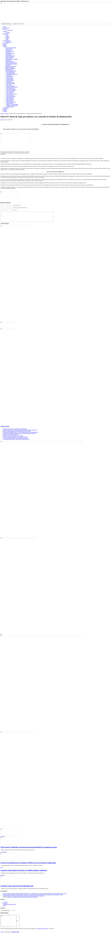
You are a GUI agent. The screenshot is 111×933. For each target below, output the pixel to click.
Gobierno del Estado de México (9, 904)
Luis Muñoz (8, 65)
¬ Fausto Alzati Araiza (10, 85)
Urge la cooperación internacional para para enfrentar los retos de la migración (28, 895)
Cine (7, 34)
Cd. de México (6, 28)
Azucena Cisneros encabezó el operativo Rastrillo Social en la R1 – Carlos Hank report (20, 893)
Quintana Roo (6, 107)
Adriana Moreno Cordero (11, 47)
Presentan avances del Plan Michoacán (11, 434)
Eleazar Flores (8, 54)
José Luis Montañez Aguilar (11, 63)
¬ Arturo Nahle (9, 75)
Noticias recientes (5, 426)
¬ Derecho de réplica (10, 82)
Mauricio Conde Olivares (11, 66)
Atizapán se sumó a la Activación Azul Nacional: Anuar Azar (15, 436)
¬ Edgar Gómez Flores (10, 83)
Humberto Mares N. (10, 61)
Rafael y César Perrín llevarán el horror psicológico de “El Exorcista (17, 431)
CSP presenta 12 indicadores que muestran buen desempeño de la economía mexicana (29, 847)
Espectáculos (5, 33)
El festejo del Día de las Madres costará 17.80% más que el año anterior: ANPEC (46, 894)
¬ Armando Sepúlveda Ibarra (11, 74)
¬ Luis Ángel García (10, 97)
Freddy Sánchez (9, 58)
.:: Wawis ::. (5, 902)
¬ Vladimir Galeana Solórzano (12, 105)
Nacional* (3, 836)
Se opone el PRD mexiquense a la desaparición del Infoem (15, 438)
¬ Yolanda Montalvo (10, 106)
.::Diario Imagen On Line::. (42, 928)
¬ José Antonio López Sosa (11, 93)
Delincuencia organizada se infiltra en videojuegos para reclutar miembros (22, 897)
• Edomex (5, 111)
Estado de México (6, 40)
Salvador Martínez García (11, 70)
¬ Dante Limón (9, 81)
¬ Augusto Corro (9, 77)
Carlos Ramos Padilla (10, 53)
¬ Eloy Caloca (8, 84)
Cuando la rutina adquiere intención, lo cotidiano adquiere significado (24, 870)
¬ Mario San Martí (9, 98)
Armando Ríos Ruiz (10, 51)
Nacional (5, 45)
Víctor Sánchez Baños (10, 71)
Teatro (7, 39)
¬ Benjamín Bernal (9, 78)
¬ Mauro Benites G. (10, 100)
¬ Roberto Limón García (11, 102)
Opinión (7, 38)
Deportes (5, 31)
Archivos (2, 910)
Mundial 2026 (6, 43)
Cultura (4, 29)
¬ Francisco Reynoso (10, 88)
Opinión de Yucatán (7, 895)
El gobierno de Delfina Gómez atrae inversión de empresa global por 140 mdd (19, 433)
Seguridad (5, 109)
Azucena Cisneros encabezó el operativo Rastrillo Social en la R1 (53, 893)
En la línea (5, 903)
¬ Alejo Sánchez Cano (10, 73)
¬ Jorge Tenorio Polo (10, 91)
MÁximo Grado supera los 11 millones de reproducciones (14, 428)
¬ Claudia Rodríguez (10, 80)
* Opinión (8, 32)
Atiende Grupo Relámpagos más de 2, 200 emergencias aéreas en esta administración (20, 432)
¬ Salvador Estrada (9, 103)
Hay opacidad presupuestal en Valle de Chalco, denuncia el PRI (16, 439)
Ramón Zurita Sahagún (10, 68)
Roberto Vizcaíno (9, 69)
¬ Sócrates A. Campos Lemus (12, 104)
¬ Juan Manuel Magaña (10, 96)
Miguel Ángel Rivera (10, 67)
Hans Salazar (8, 60)
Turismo (4, 110)
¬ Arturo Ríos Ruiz (9, 76)
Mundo (4, 44)
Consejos (7, 36)
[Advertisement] (16, 199)
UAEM (4, 905)
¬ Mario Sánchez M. (10, 99)
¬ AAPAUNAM (9, 30)
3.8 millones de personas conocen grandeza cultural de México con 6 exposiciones (20, 429)
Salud (2, 867)
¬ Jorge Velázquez (9, 92)
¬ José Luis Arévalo (10, 95)
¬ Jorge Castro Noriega (10, 90)
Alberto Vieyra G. (9, 48)
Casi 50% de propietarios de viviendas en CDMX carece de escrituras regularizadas (28, 863)
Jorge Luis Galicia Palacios (11, 62)
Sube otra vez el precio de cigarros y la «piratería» (13, 435)
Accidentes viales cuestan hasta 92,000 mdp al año (17, 886)
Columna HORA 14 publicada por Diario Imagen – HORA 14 (15, 894)
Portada (4, 26)
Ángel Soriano (9, 50)
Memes (7, 37)
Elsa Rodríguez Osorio (10, 55)
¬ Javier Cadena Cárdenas (11, 89)
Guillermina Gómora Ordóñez (12, 59)
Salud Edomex (9, 41)
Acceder (2, 931)
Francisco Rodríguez (10, 56)
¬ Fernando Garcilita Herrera (11, 87)
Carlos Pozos (8, 52)
